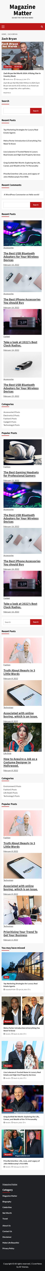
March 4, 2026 (17, 1123)
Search (5, 101)
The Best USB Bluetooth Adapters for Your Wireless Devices (21, 256)
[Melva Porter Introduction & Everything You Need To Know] (23, 1011)
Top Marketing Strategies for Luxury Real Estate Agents (21, 131)
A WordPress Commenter (15, 194)
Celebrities (8, 67)
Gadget (7, 336)
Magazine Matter (23, 10)
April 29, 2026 (22, 990)
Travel (5, 1218)
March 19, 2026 (18, 1034)
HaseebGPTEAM (11, 990)
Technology (8, 707)
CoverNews (37, 1263)
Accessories (9, 247)
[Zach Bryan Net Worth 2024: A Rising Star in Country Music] (23, 56)
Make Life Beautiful (10, 1243)
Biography (8, 1021)
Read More (7, 93)
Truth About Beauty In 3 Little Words (19, 672)
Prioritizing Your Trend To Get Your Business (21, 933)
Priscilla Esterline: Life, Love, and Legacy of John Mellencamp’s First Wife (21, 175)
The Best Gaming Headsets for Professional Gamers (21, 474)
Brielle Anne (9, 79)
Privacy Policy (8, 1248)
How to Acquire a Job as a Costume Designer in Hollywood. (20, 762)
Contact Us (7, 1231)
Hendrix (8, 1034)
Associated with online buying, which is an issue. (21, 715)
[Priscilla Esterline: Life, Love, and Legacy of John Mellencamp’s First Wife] (23, 1144)
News (6, 977)
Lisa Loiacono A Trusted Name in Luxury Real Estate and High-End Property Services (22, 153)
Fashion (7, 466)
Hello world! (34, 194)
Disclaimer (7, 1237)
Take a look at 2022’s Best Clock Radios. (20, 344)
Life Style (7, 753)
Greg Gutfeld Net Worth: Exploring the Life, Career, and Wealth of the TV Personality (22, 164)
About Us (6, 1225)
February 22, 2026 (18, 1167)
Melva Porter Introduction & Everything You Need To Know (22, 142)
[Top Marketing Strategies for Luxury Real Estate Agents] (23, 966)
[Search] (42, 26)
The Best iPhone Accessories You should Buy (22, 301)
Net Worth (17, 67)
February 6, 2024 (21, 79)
